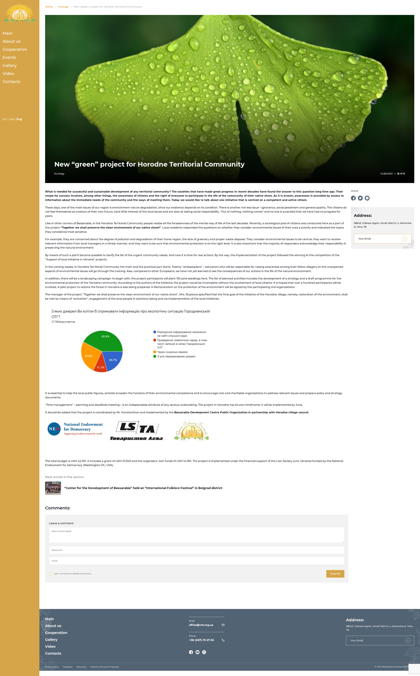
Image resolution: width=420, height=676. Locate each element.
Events (9, 57)
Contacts (11, 81)
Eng (19, 119)
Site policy (81, 667)
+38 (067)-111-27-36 (201, 640)
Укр (12, 119)
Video (8, 73)
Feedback (68, 667)
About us (12, 41)
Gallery (10, 65)
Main (7, 33)
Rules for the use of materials (104, 667)
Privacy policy (52, 667)
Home (49, 6)
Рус (5, 119)
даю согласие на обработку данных (72, 573)
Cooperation (15, 49)
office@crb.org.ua (201, 625)
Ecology (63, 6)
